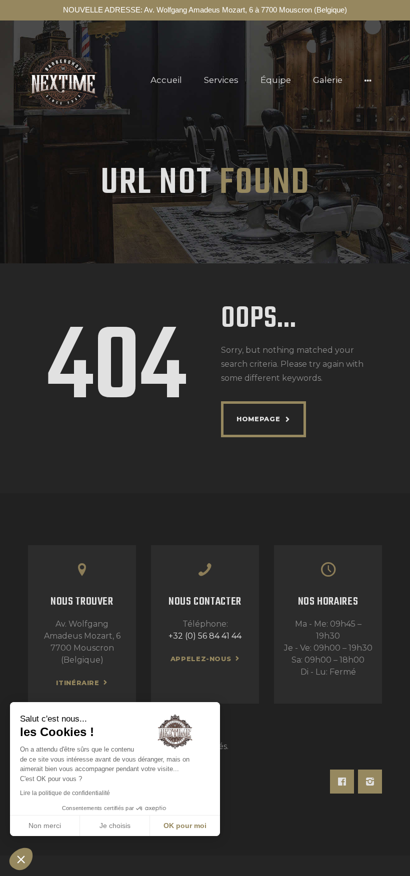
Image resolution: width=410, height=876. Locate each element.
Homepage (258, 419)
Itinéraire (78, 683)
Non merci (44, 826)
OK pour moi (185, 826)
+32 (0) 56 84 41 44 (205, 636)
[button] (21, 859)
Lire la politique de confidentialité (65, 793)
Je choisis (115, 826)
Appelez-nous (201, 659)
